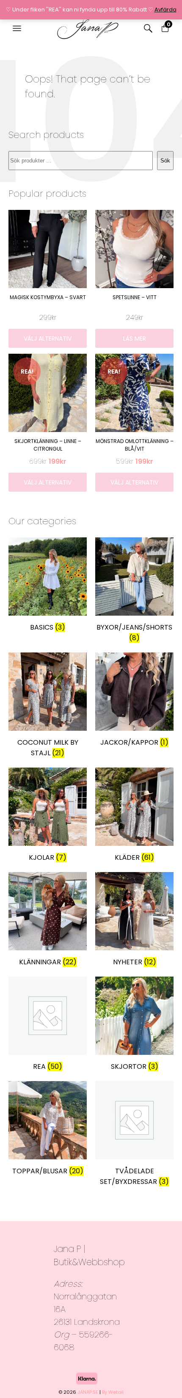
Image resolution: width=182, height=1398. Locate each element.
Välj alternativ (48, 338)
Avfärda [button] (165, 10)
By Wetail (113, 1392)
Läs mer (134, 338)
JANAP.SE (87, 1392)
